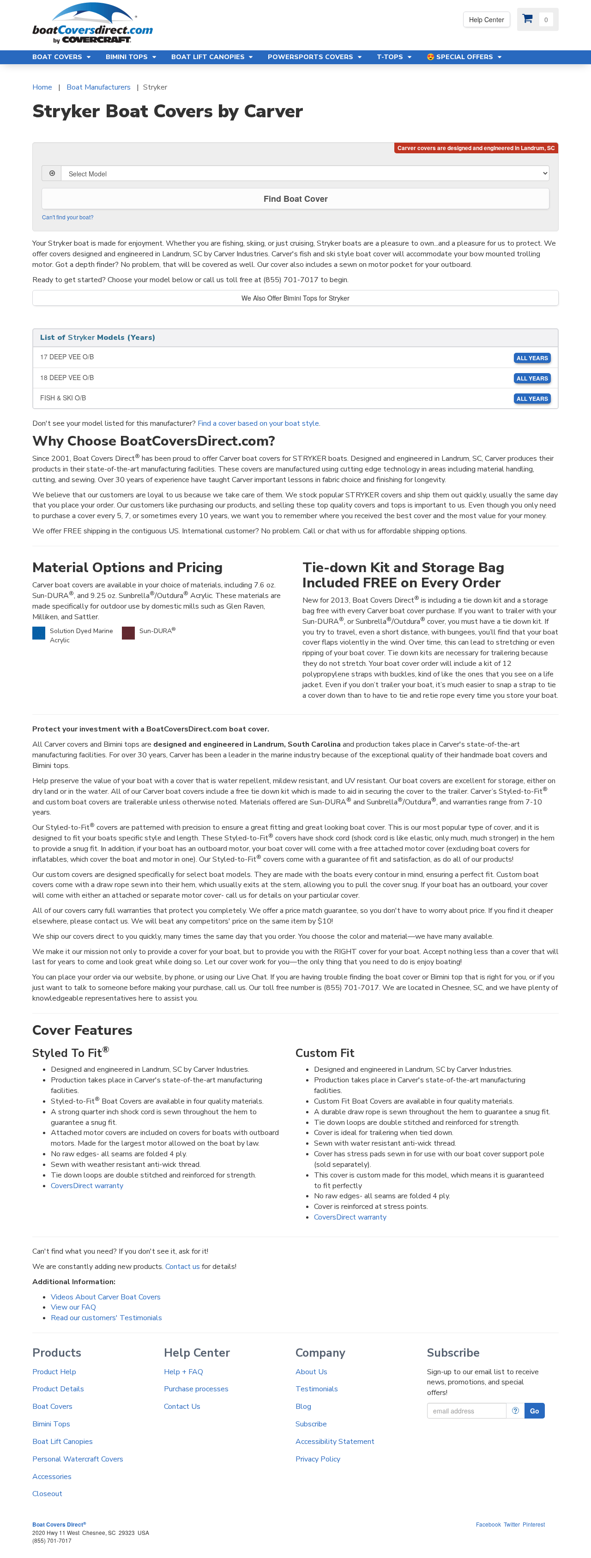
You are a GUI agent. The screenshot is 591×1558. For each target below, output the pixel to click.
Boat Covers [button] (58, 57)
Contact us (182, 1267)
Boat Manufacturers (98, 87)
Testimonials (317, 1389)
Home (42, 87)
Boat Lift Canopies (62, 1442)
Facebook (488, 1524)
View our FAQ (73, 1307)
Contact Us (182, 1406)
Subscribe (311, 1424)
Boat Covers (52, 1406)
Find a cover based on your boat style (258, 423)
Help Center (486, 19)
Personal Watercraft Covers (77, 1459)
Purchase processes (196, 1389)
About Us (311, 1372)
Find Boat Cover (296, 199)
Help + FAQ (183, 1372)
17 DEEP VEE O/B (294, 357)
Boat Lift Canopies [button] (209, 57)
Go (534, 1410)
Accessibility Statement (335, 1442)
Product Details (58, 1389)
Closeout (47, 1494)
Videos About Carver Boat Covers (106, 1297)
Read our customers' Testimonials (106, 1318)
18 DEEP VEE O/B (294, 377)
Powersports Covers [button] (311, 57)
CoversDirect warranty (87, 1186)
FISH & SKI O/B (294, 398)
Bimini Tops (51, 1424)
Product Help (54, 1372)
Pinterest (534, 1524)
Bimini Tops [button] (128, 57)
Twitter (512, 1524)
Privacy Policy (318, 1459)
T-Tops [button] (391, 57)
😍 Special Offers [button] (461, 57)
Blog (303, 1406)
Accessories (52, 1477)
